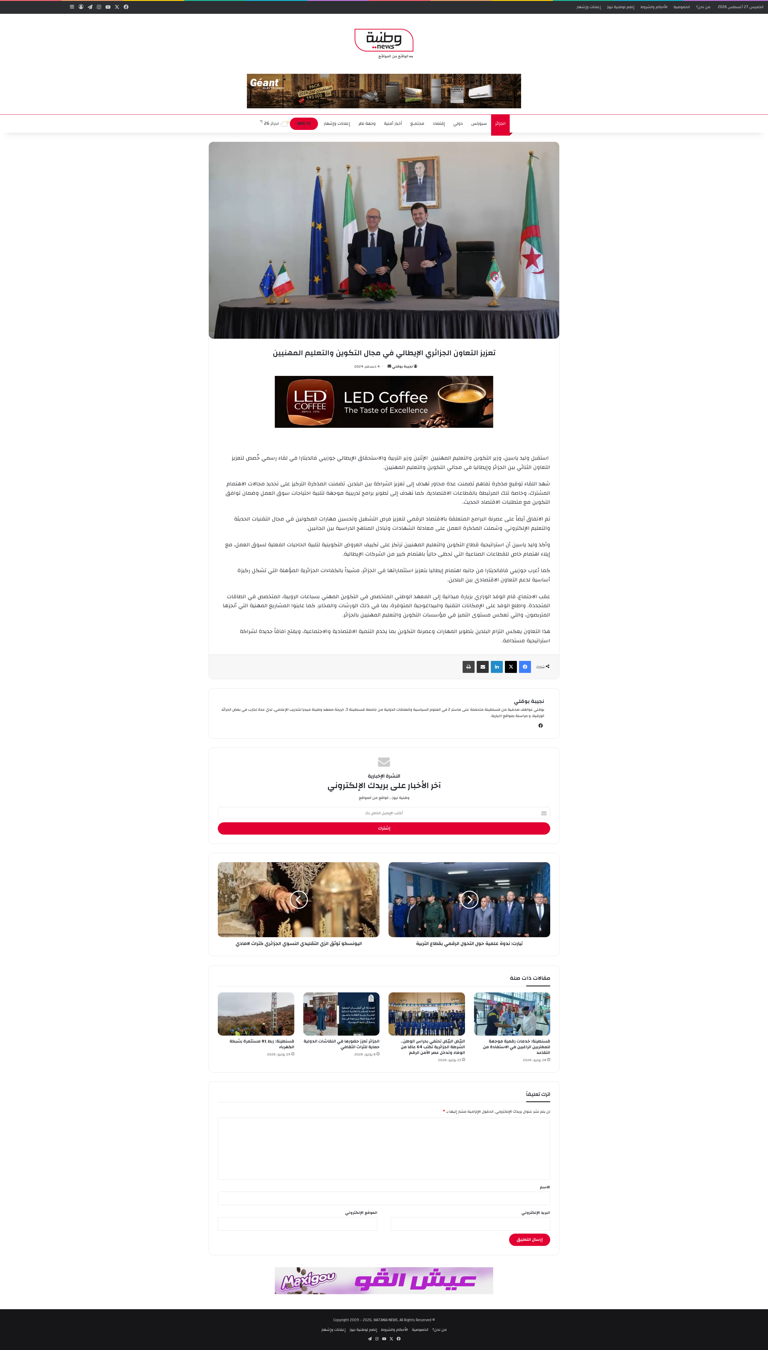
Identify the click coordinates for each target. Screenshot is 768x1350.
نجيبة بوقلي (402, 366)
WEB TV (303, 123)
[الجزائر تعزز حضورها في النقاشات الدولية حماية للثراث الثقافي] (341, 1014)
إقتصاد (439, 124)
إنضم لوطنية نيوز (620, 6)
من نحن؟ (703, 6)
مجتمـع (417, 124)
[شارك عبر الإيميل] (483, 667)
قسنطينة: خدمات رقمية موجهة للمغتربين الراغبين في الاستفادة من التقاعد (516, 1047)
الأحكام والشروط (654, 6)
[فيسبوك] (525, 667)
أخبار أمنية (393, 124)
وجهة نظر (367, 124)
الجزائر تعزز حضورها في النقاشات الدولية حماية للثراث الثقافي (342, 1044)
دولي (458, 124)
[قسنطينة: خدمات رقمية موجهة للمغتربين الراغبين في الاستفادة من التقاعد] (512, 1014)
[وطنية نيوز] (384, 44)
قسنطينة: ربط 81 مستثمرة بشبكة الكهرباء (262, 1044)
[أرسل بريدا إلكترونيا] (389, 366)
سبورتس (479, 124)
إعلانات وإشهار (589, 6)
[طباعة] (469, 667)
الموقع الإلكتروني (361, 1212)
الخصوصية (682, 6)
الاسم (545, 1187)
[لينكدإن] (497, 667)
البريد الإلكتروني (535, 1212)
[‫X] (511, 667)
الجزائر (500, 124)
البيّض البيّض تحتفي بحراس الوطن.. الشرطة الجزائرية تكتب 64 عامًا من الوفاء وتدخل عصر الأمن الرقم (432, 1047)
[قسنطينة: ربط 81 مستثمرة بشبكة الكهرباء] (256, 1014)
